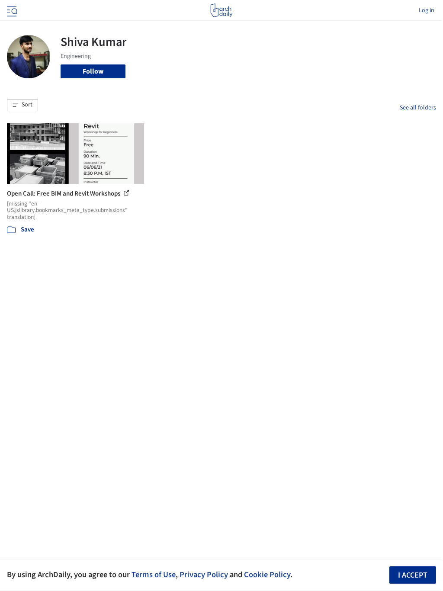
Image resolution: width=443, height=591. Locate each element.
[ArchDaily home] (221, 10)
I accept (412, 575)
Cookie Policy (267, 574)
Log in (426, 10)
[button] (22, 105)
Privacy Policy (204, 574)
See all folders (418, 108)
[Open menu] (11, 10)
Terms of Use (154, 574)
